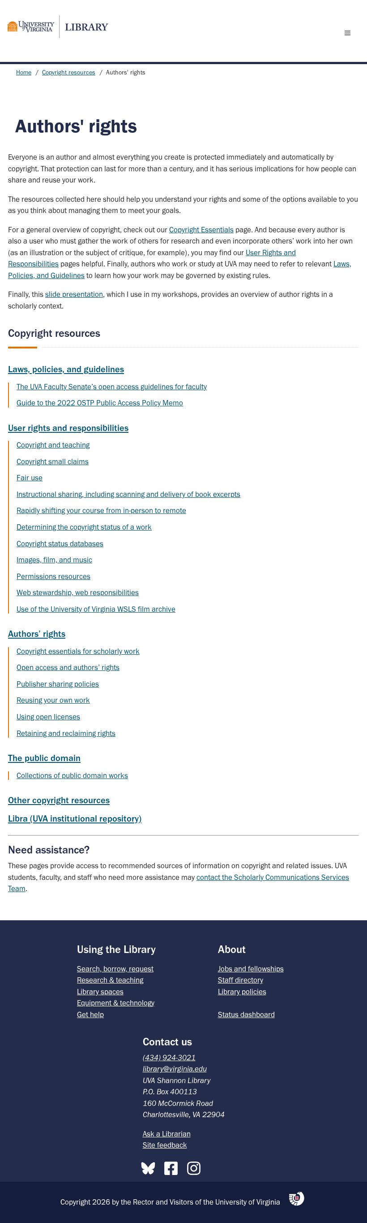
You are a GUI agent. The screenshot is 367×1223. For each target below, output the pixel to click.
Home (23, 72)
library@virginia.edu (175, 1068)
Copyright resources (68, 72)
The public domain (44, 758)
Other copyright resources (59, 800)
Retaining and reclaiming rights (66, 733)
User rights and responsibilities (68, 427)
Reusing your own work (53, 700)
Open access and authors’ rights (68, 667)
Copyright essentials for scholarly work (78, 651)
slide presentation (74, 294)
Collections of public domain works (72, 775)
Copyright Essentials (201, 229)
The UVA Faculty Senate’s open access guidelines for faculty (112, 386)
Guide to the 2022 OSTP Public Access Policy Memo (100, 402)
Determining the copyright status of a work (84, 526)
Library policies (242, 991)
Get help (90, 1014)
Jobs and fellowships (251, 968)
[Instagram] (196, 1166)
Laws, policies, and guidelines (66, 369)
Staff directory (240, 979)
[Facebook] (173, 1166)
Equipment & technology (115, 1002)
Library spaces (100, 991)
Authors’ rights (36, 633)
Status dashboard (246, 1014)
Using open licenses (48, 716)
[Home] (54, 26)
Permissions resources (53, 576)
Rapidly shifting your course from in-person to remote (101, 510)
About (232, 949)
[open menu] (349, 33)
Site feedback (165, 1144)
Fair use (30, 477)
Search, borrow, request (115, 968)
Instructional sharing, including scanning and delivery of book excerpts (128, 494)
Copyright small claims (53, 461)
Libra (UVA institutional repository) (74, 818)
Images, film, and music (54, 559)
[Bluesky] (150, 1166)
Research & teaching (110, 979)
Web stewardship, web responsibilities (78, 592)
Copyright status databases (60, 543)
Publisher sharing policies (58, 683)
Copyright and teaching (53, 444)
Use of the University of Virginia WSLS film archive (96, 609)
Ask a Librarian (167, 1133)
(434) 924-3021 (169, 1057)
